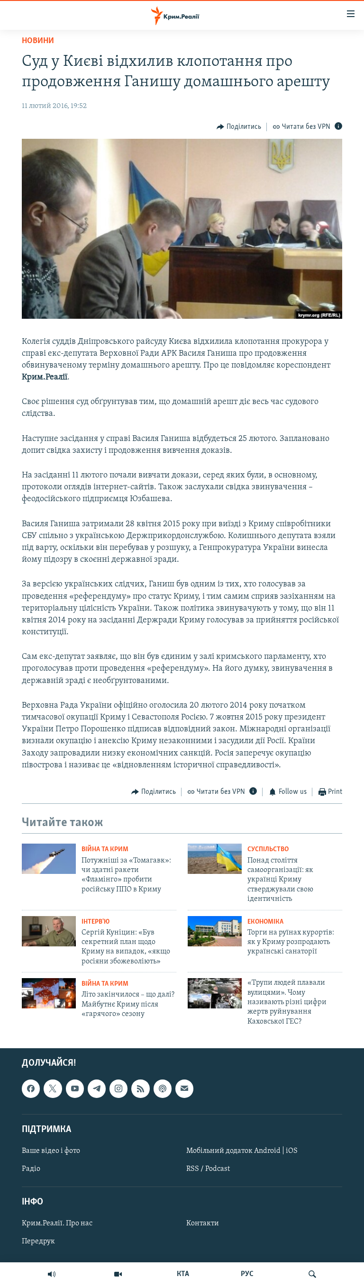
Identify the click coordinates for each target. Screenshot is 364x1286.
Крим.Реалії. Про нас (57, 1224)
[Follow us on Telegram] (97, 1089)
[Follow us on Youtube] (75, 1089)
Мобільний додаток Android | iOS (242, 1151)
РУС (247, 1274)
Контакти (202, 1224)
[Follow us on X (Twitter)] (53, 1089)
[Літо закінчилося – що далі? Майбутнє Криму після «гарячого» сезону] (49, 993)
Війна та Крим (105, 849)
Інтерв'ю (95, 922)
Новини (38, 41)
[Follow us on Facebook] (31, 1089)
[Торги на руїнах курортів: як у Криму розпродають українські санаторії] (215, 931)
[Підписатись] (184, 1089)
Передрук (38, 1242)
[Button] (239, 127)
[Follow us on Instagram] (118, 1089)
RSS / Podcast (208, 1169)
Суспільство (268, 849)
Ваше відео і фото (51, 1151)
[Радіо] (51, 1274)
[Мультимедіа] (118, 1274)
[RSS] (140, 1089)
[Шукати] (312, 1274)
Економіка (265, 922)
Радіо (31, 1169)
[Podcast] (163, 1089)
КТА (183, 1274)
